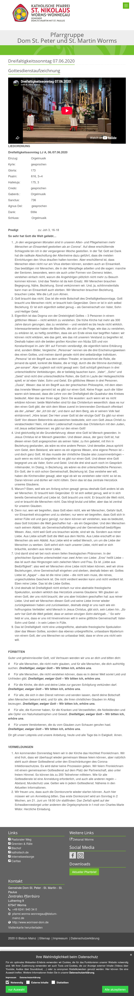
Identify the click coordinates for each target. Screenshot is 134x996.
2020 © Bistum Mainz (22, 938)
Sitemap (45, 938)
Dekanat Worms (83, 839)
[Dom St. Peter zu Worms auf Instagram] (80, 855)
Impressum (60, 938)
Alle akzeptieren (115, 989)
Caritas (16, 861)
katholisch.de (20, 852)
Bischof (16, 848)
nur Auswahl (16, 989)
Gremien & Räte (22, 843)
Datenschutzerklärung (85, 938)
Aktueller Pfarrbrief (84, 872)
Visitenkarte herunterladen (25, 927)
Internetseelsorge (22, 856)
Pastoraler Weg (21, 839)
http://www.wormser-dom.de (30, 922)
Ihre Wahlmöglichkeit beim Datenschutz (67, 956)
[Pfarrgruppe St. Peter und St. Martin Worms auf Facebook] (72, 855)
